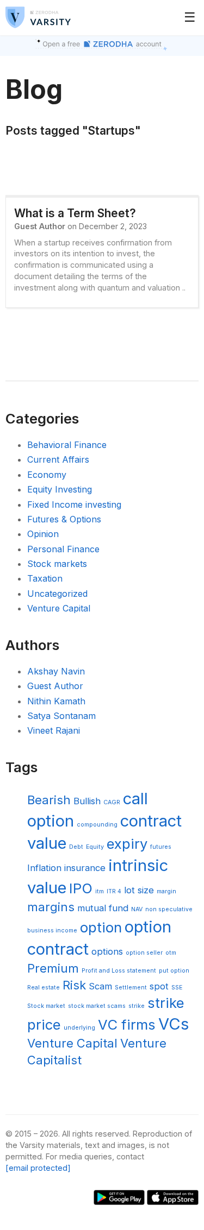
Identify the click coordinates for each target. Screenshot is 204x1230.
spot (159, 986)
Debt (76, 846)
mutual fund (102, 908)
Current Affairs (58, 459)
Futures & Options (64, 519)
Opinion (43, 533)
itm (99, 891)
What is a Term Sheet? (75, 213)
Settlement (131, 987)
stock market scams (97, 1006)
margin (166, 891)
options (107, 951)
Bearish (49, 800)
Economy (46, 474)
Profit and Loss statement (119, 970)
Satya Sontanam (61, 715)
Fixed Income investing (74, 504)
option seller (144, 952)
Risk (74, 985)
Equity (95, 846)
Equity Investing (59, 489)
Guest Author (55, 685)
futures (160, 846)
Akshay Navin (56, 671)
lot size (139, 890)
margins (51, 907)
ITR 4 (114, 891)
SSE (176, 987)
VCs (173, 1023)
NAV (137, 909)
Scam (100, 986)
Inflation (44, 867)
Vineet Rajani (53, 730)
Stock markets (57, 563)
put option (174, 970)
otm (170, 952)
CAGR (111, 802)
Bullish (87, 801)
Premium (53, 968)
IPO (80, 888)
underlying (79, 1027)
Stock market (46, 1006)
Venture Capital (58, 608)
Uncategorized (57, 593)
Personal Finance (63, 549)
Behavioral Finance (67, 444)
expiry (127, 843)
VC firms (127, 1024)
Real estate (43, 987)
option (101, 927)
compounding (97, 824)
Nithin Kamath (56, 701)
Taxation (45, 578)
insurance (85, 867)
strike (136, 1006)
